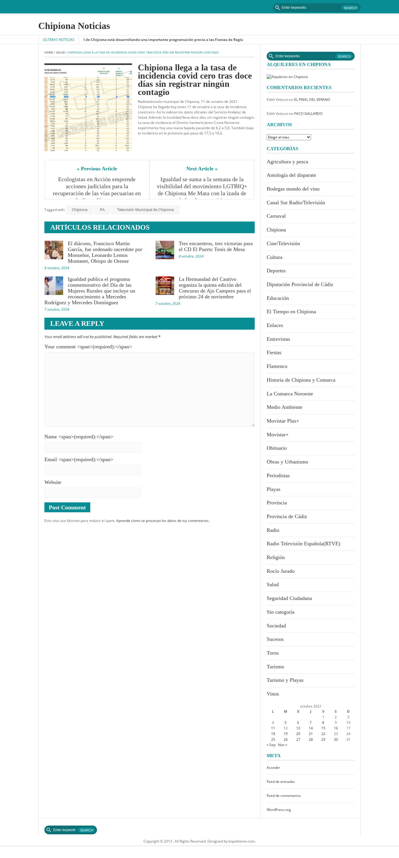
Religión (276, 557)
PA (102, 209)
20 (298, 733)
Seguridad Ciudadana (289, 598)
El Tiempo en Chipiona (291, 311)
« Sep (271, 744)
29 (323, 739)
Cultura (274, 257)
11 (273, 728)
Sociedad (276, 626)
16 (336, 728)
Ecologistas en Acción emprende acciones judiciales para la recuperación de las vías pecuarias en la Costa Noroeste (97, 189)
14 (311, 728)
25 (273, 739)
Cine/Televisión (283, 243)
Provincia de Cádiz (287, 516)
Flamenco (277, 366)
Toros (273, 653)
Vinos (273, 694)
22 (323, 733)
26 (286, 739)
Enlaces (275, 325)
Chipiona (79, 209)
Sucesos (275, 639)
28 (311, 739)
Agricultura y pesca (287, 162)
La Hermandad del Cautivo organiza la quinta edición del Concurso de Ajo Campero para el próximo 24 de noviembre (215, 288)
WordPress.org (279, 809)
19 (286, 733)
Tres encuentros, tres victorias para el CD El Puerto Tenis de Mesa (216, 246)
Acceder (273, 767)
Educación (278, 298)
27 (298, 739)
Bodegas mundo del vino (293, 189)
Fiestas (274, 352)
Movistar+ (278, 434)
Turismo (275, 667)
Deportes (276, 271)
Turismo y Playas (285, 680)
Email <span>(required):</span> (78, 459)
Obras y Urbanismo (287, 462)
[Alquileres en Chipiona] (287, 76)
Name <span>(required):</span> (78, 436)
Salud (60, 52)
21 (311, 733)
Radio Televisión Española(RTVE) (303, 543)
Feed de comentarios (284, 795)
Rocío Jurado (281, 571)
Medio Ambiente (284, 407)
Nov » (282, 744)
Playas (273, 489)
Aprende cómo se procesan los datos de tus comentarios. (162, 520)
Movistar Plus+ (283, 421)
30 (336, 739)
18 (273, 733)
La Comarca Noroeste (290, 394)
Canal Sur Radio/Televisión (296, 202)
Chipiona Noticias (74, 25)
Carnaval (276, 216)
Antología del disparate (291, 175)
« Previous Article (97, 168)
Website (52, 482)
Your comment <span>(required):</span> (88, 346)
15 (323, 728)
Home (48, 52)
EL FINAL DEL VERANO (312, 99)
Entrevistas (278, 339)
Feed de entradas (281, 781)
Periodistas (278, 475)
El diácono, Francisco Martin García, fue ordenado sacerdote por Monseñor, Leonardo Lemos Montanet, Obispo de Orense (105, 252)
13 (298, 728)
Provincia (277, 503)
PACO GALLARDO (308, 113)
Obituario (277, 448)
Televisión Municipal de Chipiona (145, 209)
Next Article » (202, 168)
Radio (273, 530)
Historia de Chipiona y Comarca (301, 380)
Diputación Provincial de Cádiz (300, 284)
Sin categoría (280, 612)
